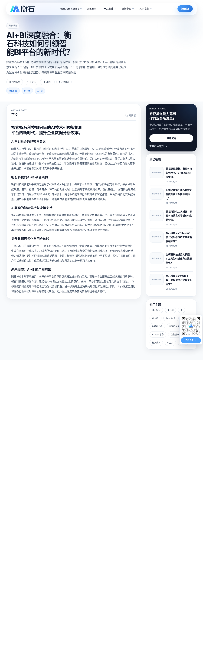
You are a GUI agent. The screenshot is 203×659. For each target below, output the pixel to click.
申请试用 (171, 138)
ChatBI (155, 318)
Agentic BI (171, 318)
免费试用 (185, 8)
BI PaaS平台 (158, 334)
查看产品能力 (158, 146)
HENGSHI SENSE (177, 326)
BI (181, 310)
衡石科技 (156, 310)
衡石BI (170, 310)
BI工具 (170, 342)
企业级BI (175, 334)
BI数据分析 (157, 326)
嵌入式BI (156, 342)
